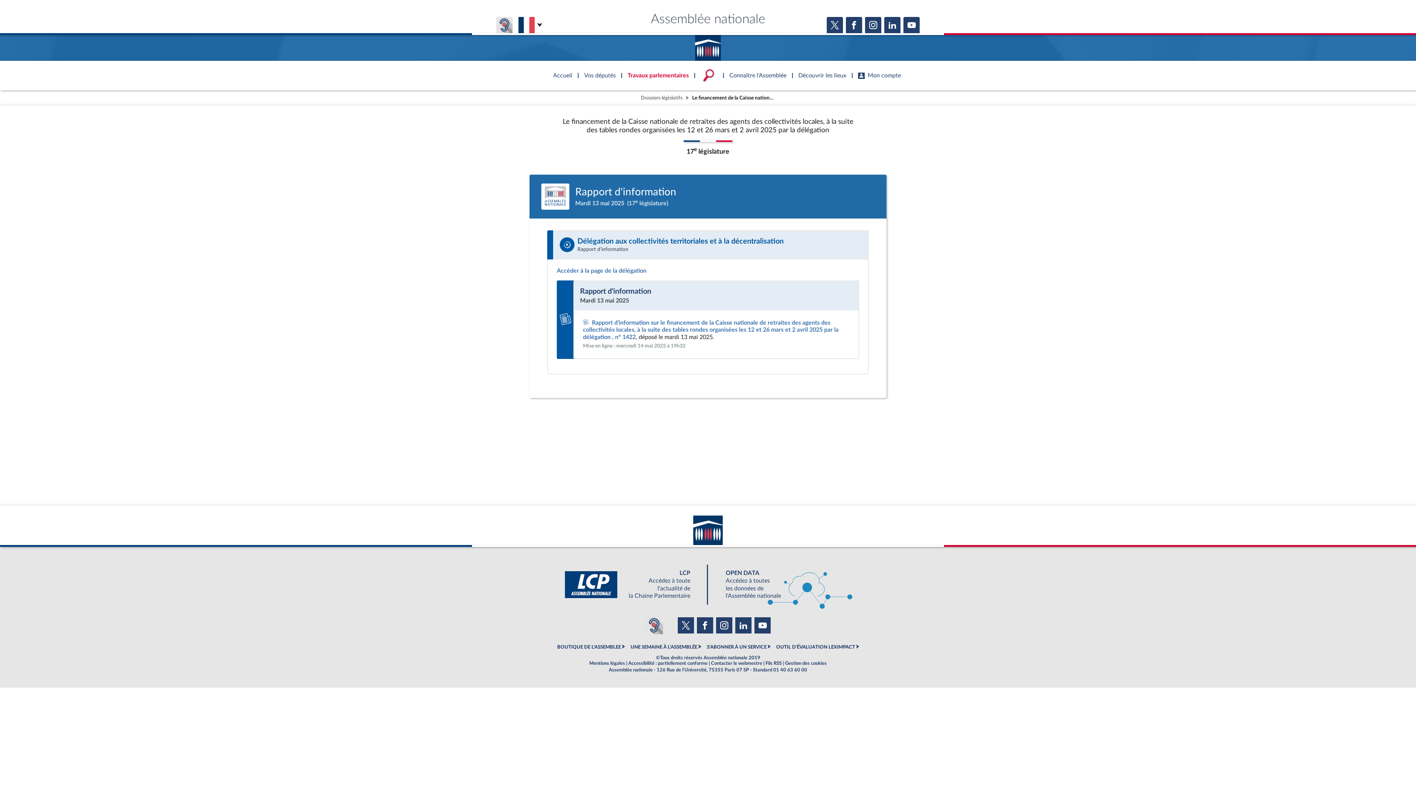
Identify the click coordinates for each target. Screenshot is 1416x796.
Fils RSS (774, 663)
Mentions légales (607, 663)
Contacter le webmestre (736, 663)
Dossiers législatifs (662, 98)
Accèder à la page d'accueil (708, 45)
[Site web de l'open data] (782, 585)
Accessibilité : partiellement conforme (668, 663)
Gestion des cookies (806, 663)
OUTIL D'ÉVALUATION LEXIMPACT (815, 647)
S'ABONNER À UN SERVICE (737, 647)
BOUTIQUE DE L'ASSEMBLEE (589, 647)
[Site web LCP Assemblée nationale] (633, 585)
